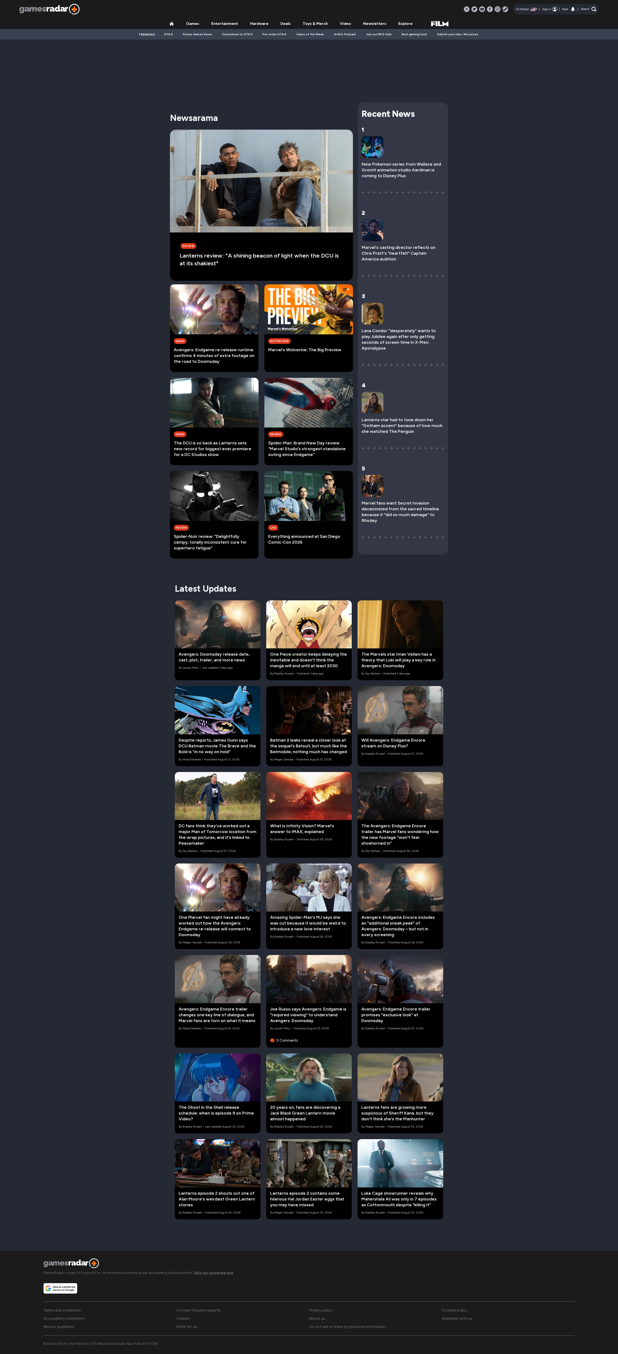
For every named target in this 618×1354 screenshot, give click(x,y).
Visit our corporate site (213, 1273)
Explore (405, 23)
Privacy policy (320, 1310)
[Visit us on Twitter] (467, 9)
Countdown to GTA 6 (237, 34)
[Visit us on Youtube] (482, 9)
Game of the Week (310, 34)
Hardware (259, 23)
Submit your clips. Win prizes (457, 34)
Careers (183, 1318)
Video (345, 23)
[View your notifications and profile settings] (573, 9)
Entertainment (224, 23)
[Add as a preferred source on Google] (60, 1288)
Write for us (186, 1326)
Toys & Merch (315, 23)
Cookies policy (454, 1310)
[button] (588, 9)
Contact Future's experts (198, 1310)
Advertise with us (457, 1318)
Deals (286, 23)
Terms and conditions (62, 1310)
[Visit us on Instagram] (497, 9)
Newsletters (374, 23)
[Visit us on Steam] (505, 9)
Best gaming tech (414, 34)
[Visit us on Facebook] (490, 9)
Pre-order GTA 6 (274, 34)
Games (192, 23)
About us (317, 1318)
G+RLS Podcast (345, 34)
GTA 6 (168, 34)
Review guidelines (58, 1326)
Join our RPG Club (379, 34)
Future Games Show (197, 34)
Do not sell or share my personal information (347, 1326)
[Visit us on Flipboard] (474, 9)
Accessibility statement (64, 1318)
